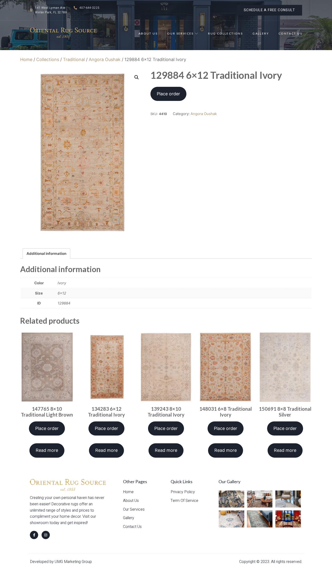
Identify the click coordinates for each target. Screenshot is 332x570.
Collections (47, 59)
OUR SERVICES (180, 33)
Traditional (74, 59)
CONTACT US (290, 33)
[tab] (46, 253)
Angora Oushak (105, 59)
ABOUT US (148, 33)
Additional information (46, 253)
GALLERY (261, 33)
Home (26, 59)
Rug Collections (225, 33)
